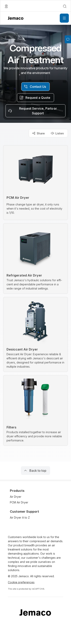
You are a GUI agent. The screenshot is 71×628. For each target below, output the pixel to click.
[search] (64, 6)
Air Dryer (15, 496)
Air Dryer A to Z (20, 517)
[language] (6, 6)
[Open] (64, 18)
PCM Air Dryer (19, 502)
